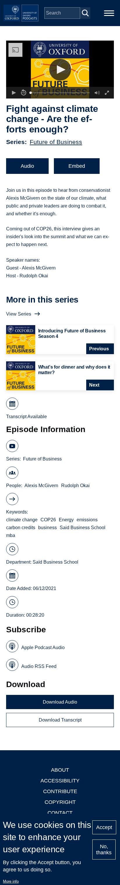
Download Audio (60, 702)
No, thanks (104, 849)
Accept (104, 827)
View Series (18, 314)
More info (11, 881)
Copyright (60, 802)
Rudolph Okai (75, 485)
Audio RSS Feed (39, 666)
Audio (27, 166)
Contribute (60, 791)
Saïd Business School (55, 562)
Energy (66, 519)
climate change (22, 519)
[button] (60, 70)
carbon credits (20, 527)
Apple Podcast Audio (43, 647)
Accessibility (60, 781)
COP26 (48, 519)
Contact (60, 813)
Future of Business (56, 142)
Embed (76, 166)
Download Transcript (60, 720)
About (60, 770)
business (47, 527)
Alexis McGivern (41, 485)
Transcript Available (26, 416)
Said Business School (82, 527)
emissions (87, 519)
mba (10, 535)
